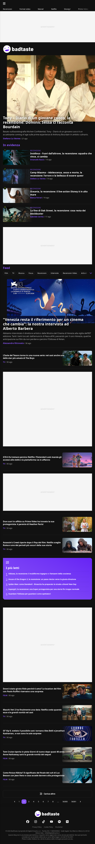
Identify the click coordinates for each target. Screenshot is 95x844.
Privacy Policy (37, 827)
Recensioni (35, 150)
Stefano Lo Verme (11, 138)
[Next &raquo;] (80, 801)
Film (5, 695)
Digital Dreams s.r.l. (34, 831)
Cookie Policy (48, 827)
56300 (65, 801)
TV (4, 362)
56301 (73, 801)
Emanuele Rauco (37, 159)
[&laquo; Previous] (14, 801)
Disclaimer (59, 827)
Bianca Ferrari (36, 197)
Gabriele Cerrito (37, 216)
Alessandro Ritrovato (13, 343)
